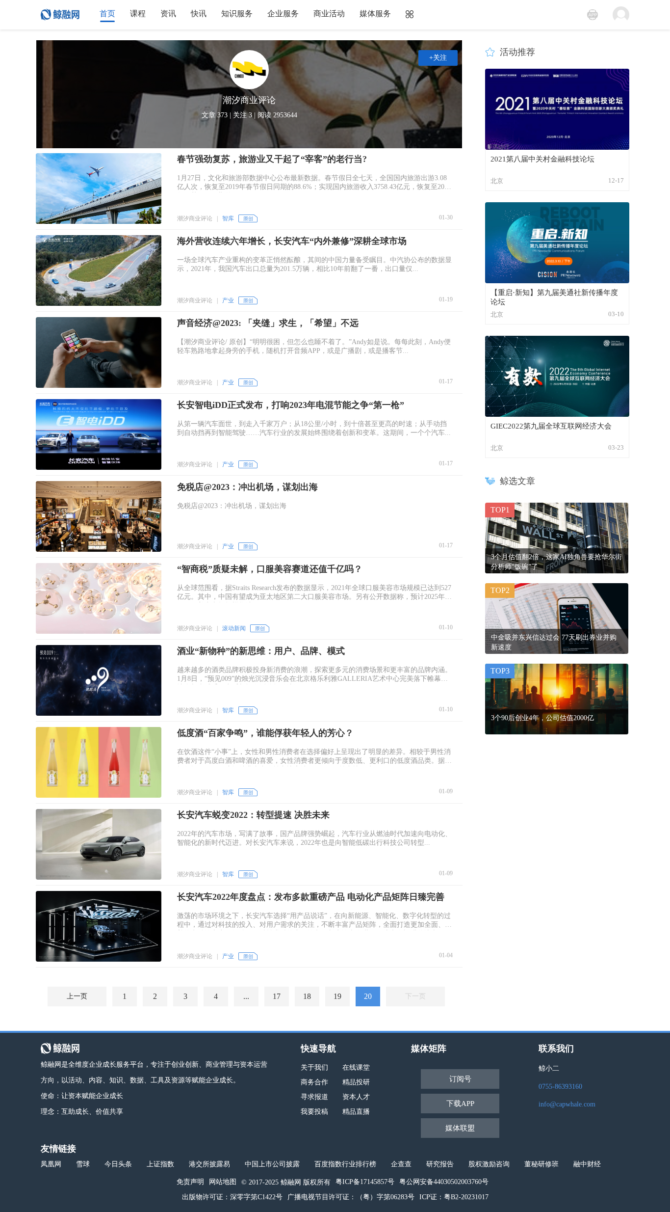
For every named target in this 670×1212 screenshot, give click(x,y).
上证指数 (160, 1164)
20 (368, 996)
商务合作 (314, 1082)
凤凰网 (51, 1164)
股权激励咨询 (489, 1164)
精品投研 (356, 1082)
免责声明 (190, 1181)
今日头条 (118, 1164)
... (246, 996)
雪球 (83, 1164)
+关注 (438, 57)
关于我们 (314, 1067)
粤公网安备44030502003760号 (444, 1181)
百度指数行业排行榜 (345, 1164)
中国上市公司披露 (272, 1164)
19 (337, 996)
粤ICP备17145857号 (364, 1181)
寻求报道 (314, 1097)
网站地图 (222, 1181)
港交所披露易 (209, 1164)
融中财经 (587, 1164)
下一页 (415, 996)
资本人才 (356, 1097)
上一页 (77, 996)
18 (307, 996)
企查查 (401, 1164)
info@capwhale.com (567, 1104)
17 (277, 996)
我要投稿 (314, 1111)
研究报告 (440, 1164)
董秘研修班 (541, 1164)
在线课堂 (356, 1067)
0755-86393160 (560, 1086)
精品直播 (356, 1111)
